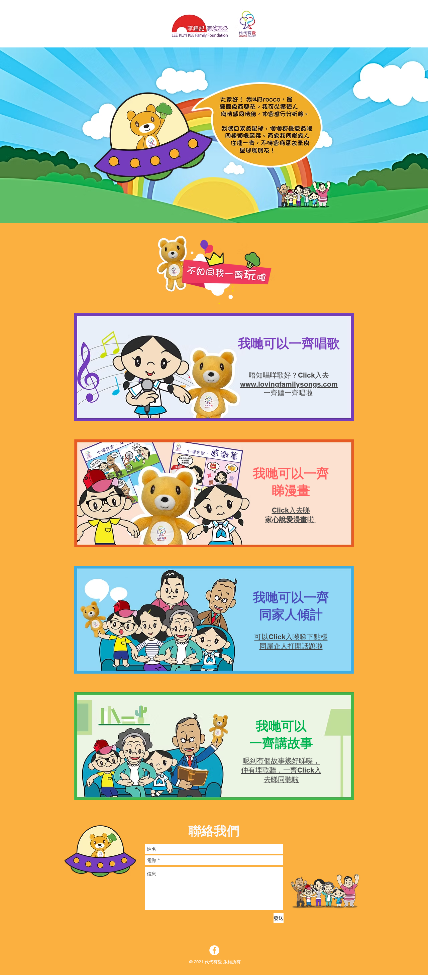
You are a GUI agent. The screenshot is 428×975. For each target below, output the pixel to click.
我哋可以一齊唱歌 (289, 343)
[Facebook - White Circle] (214, 950)
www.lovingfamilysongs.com (289, 384)
